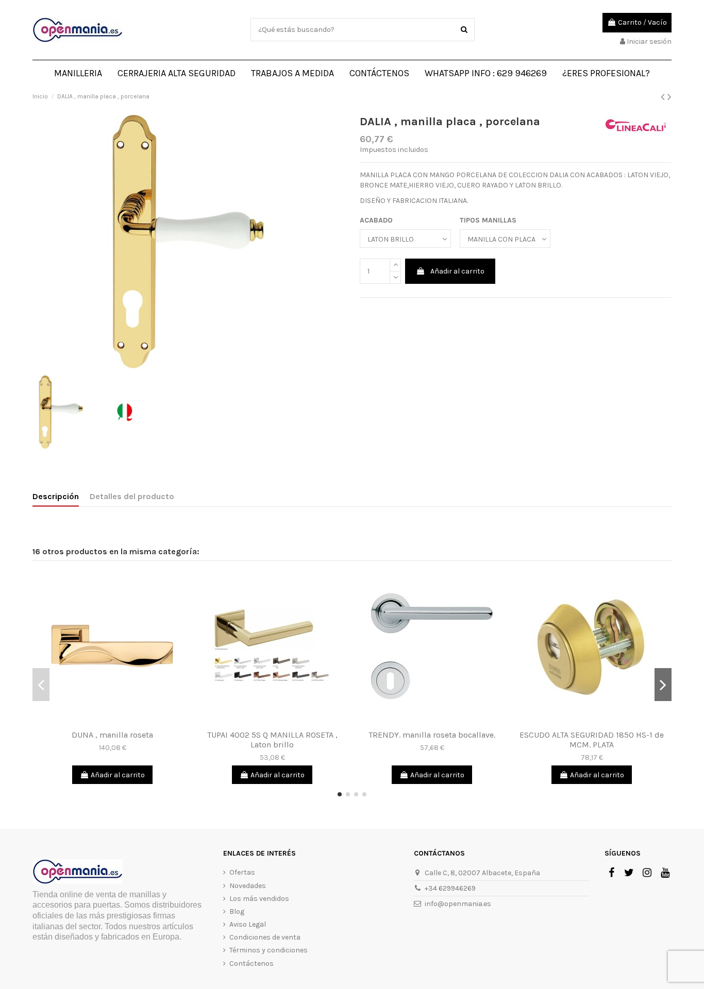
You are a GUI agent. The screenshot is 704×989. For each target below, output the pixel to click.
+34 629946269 (450, 888)
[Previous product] (664, 97)
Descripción (55, 496)
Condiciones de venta (264, 937)
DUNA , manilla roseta (112, 735)
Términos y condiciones (268, 950)
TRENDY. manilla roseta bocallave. (431, 735)
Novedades (247, 885)
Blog (236, 911)
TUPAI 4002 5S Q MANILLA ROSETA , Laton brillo (272, 739)
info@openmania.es (458, 903)
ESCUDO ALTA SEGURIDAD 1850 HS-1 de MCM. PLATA (591, 739)
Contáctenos (251, 963)
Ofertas (242, 872)
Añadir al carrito (457, 271)
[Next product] (669, 97)
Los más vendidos (259, 898)
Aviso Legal (247, 924)
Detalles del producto (132, 496)
